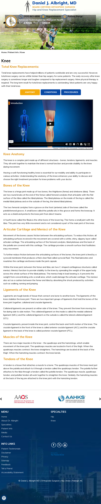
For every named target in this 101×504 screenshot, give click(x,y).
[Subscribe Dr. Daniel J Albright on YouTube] (65, 445)
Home (4, 23)
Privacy (4, 456)
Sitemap (5, 460)
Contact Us (90, 22)
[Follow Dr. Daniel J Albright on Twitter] (59, 445)
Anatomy (30, 92)
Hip (52, 416)
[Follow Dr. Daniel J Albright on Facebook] (54, 445)
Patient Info (56, 22)
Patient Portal (75, 16)
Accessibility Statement (12, 472)
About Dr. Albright (9, 420)
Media (73, 22)
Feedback (6, 464)
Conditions (50, 92)
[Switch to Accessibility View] (4, 498)
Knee (53, 420)
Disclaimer (6, 452)
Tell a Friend (6, 468)
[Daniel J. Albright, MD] (50, 7)
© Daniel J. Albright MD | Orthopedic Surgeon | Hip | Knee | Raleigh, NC (51, 480)
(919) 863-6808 (32, 16)
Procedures (71, 92)
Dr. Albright (18, 22)
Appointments (53, 16)
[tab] (30, 92)
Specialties (37, 22)
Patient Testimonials (10, 448)
